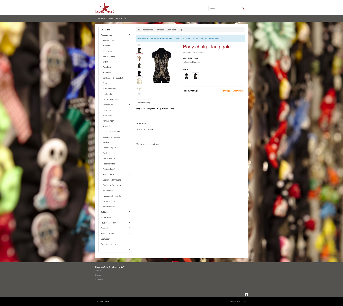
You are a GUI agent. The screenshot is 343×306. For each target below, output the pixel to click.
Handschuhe (108, 104)
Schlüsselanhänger (111, 169)
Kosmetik (106, 126)
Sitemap (98, 275)
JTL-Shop (242, 301)
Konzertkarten (107, 217)
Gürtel (105, 83)
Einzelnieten (108, 67)
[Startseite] (139, 29)
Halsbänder (107, 94)
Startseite (101, 18)
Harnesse (196, 62)
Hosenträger (108, 115)
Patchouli (106, 153)
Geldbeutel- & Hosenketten (114, 77)
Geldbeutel (107, 72)
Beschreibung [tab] (144, 102)
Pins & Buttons (109, 158)
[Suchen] (243, 8)
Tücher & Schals (109, 201)
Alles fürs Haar (109, 40)
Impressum (99, 279)
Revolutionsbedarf (108, 222)
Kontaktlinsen (108, 120)
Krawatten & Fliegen (111, 131)
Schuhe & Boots (107, 233)
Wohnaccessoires (108, 244)
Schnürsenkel (108, 174)
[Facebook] (246, 294)
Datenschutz (99, 270)
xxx (102, 249)
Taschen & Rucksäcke (112, 196)
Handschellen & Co (111, 99)
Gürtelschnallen (109, 88)
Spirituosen (105, 238)
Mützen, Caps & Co (111, 147)
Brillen (105, 61)
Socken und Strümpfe (112, 179)
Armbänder (107, 45)
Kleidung (104, 212)
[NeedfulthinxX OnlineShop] (119, 8)
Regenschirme (109, 163)
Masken (106, 142)
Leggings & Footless (111, 136)
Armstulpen (107, 51)
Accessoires (106, 35)
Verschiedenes (109, 206)
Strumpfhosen (109, 190)
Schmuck (104, 228)
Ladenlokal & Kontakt (118, 18)
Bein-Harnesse (109, 56)
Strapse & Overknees (112, 185)
